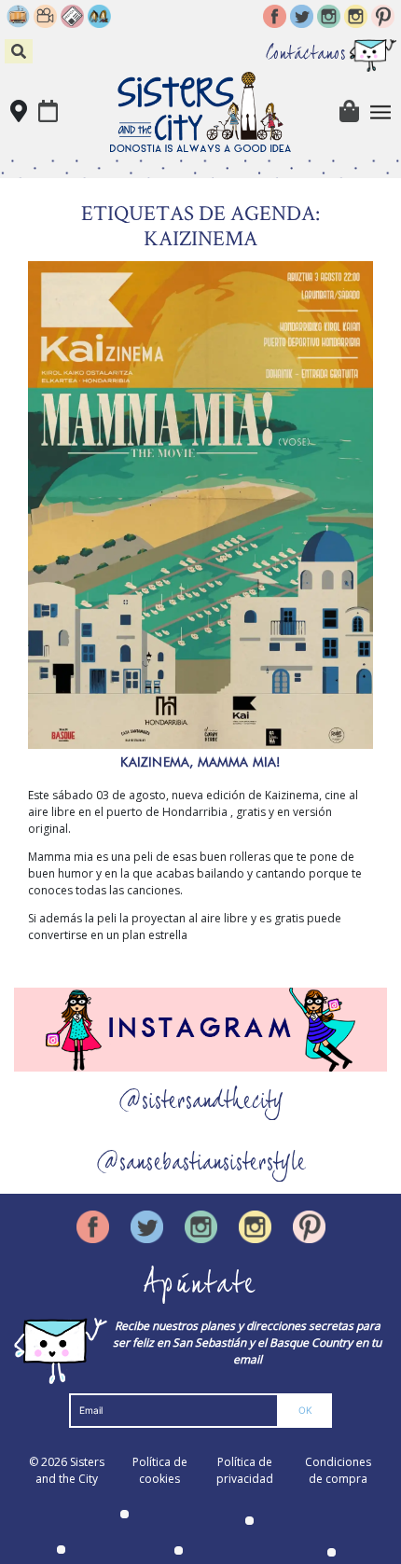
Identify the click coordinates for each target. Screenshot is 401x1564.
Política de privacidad (244, 1470)
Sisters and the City (69, 1470)
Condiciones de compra (338, 1470)
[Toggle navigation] (381, 112)
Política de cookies (159, 1470)
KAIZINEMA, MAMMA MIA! (200, 761)
